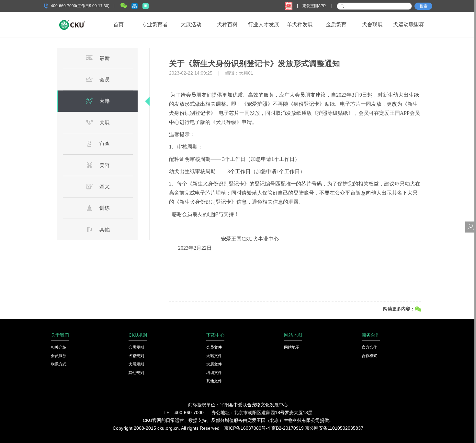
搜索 (423, 6)
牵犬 (104, 186)
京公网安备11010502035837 (334, 428)
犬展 (104, 122)
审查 (104, 144)
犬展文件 (214, 364)
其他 (104, 229)
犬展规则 (136, 364)
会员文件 (214, 347)
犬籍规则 (136, 355)
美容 (104, 165)
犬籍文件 (214, 355)
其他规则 (136, 372)
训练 (104, 208)
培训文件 (214, 372)
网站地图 (292, 347)
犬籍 (104, 101)
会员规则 (136, 347)
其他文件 (214, 381)
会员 (104, 79)
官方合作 (369, 347)
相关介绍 (58, 347)
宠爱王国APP (314, 6)
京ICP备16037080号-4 (247, 428)
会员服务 (58, 355)
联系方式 (58, 364)
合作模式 (369, 355)
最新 (104, 58)
